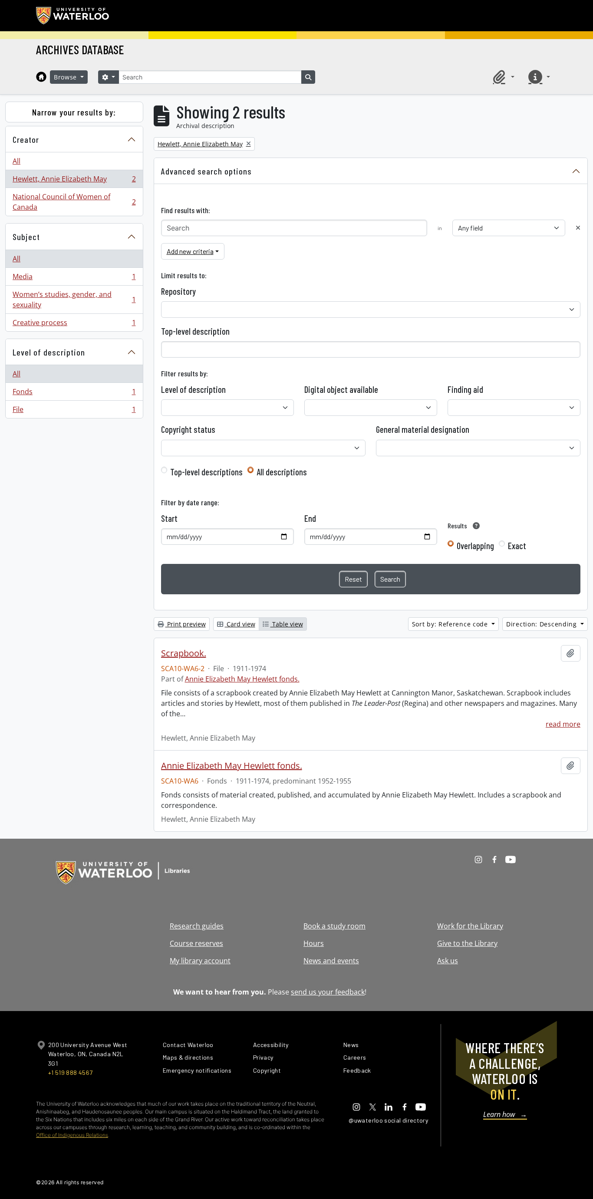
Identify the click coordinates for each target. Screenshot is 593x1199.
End (310, 518)
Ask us (447, 960)
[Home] (41, 77)
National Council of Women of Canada (74, 202)
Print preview (185, 624)
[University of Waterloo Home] (73, 15)
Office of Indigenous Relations (72, 1135)
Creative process (74, 324)
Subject (26, 236)
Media (74, 279)
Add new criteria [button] (190, 251)
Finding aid (465, 389)
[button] (502, 76)
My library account (200, 960)
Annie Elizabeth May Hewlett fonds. (242, 679)
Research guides (197, 926)
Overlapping (475, 545)
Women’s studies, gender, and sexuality (74, 300)
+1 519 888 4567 (70, 1072)
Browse (66, 77)
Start (169, 518)
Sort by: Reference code (451, 624)
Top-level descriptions (206, 472)
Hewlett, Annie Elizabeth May (74, 181)
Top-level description (195, 331)
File (74, 411)
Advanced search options (206, 171)
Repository (178, 291)
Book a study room (334, 926)
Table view (286, 624)
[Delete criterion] (578, 227)
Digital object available (341, 389)
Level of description (49, 352)
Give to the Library (467, 943)
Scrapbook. (183, 653)
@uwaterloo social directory (388, 1120)
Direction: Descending (542, 624)
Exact (517, 545)
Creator (26, 139)
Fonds (74, 394)
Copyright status (188, 429)
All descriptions (282, 472)
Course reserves (196, 943)
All (16, 161)
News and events (331, 960)
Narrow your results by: (74, 112)
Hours (313, 943)
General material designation (422, 429)
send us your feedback (328, 992)
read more (563, 724)
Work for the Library (470, 926)
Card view (240, 624)
